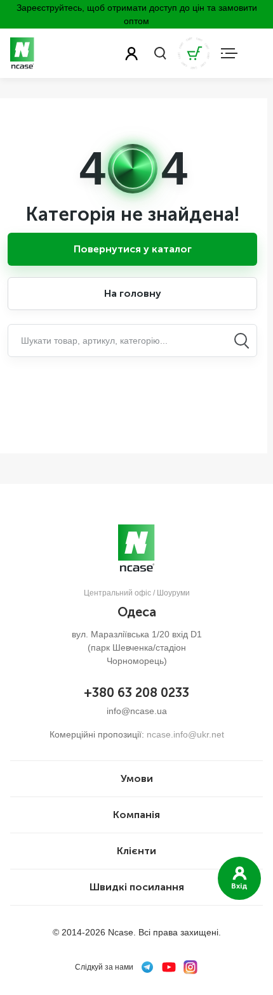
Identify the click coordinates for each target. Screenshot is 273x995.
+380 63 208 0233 (136, 692)
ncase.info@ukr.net (185, 734)
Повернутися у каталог (133, 249)
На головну (132, 293)
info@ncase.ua (137, 711)
